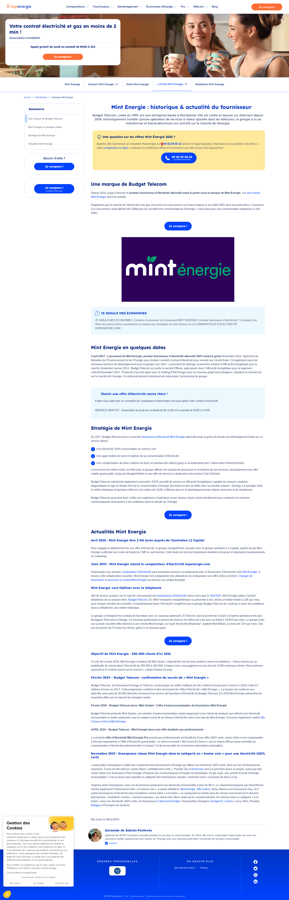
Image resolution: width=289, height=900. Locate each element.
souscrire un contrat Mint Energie (127, 580)
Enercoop (197, 769)
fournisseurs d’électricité (171, 595)
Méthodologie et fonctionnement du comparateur (166, 896)
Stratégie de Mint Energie (41, 135)
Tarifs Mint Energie (137, 84)
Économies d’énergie (159, 6)
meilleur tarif (148, 448)
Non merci (15, 883)
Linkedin (113, 843)
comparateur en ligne (115, 147)
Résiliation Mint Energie (209, 84)
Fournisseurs (101, 6)
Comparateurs (75, 6)
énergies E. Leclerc (221, 801)
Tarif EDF (215, 595)
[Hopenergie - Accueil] (19, 7)
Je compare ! (267, 7)
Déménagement (127, 6)
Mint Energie (72, 84)
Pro (183, 6)
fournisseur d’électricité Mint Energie (163, 436)
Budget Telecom (138, 599)
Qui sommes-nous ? (185, 867)
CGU (126, 896)
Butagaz (96, 805)
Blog (215, 6)
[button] (7, 894)
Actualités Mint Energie (40, 143)
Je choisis (38, 883)
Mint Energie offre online (195, 789)
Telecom (198, 6)
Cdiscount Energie (169, 801)
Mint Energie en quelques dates (45, 127)
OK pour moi (62, 883)
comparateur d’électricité (136, 571)
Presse (204, 867)
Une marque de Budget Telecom (45, 118)
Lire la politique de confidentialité (22, 873)
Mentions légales (137, 896)
